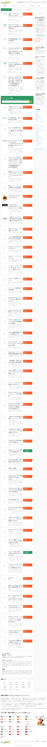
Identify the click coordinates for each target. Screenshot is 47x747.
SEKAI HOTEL (23, 684)
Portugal (12, 734)
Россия (20, 729)
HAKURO (11, 682)
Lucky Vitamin (39, 143)
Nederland (29, 726)
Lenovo (37, 131)
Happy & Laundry (29, 682)
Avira (37, 112)
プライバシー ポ (31, 741)
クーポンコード (14, 5)
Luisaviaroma (38, 137)
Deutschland (29, 719)
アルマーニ (38, 124)
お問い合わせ (43, 741)
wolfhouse (23, 682)
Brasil (28, 716)
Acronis (37, 135)
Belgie (20, 716)
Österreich (13, 731)
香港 (28, 734)
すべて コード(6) (6, 9)
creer (29, 687)
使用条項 (37, 741)
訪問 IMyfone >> (40, 35)
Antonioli (38, 116)
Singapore (13, 729)
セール (25, 14)
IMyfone (35, 150)
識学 (5, 687)
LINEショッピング (39, 140)
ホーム (16, 741)
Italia (12, 726)
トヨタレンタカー (39, 138)
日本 (28, 721)
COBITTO (17, 682)
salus (37, 133)
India (4, 726)
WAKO (5, 689)
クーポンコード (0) (17, 9)
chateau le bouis (17, 689)
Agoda (37, 114)
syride (11, 687)
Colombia (13, 719)
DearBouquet (29, 684)
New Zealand (30, 731)
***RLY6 (26, 552)
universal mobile (17, 687)
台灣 (20, 734)
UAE (4, 734)
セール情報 (4, 5)
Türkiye (28, 729)
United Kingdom (19, 722)
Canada (4, 719)
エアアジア (38, 128)
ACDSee (37, 142)
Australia (12, 716)
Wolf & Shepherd (17, 684)
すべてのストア (32, 5)
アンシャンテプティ (40, 126)
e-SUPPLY (5, 682)
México (20, 726)
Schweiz (20, 731)
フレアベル (5, 684)
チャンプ (37, 145)
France (12, 721)
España (20, 719)
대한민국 (28, 724)
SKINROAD (11, 684)
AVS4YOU (38, 111)
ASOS (37, 119)
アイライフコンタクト (40, 130)
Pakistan (4, 729)
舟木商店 (23, 687)
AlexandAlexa (39, 118)
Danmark (5, 721)
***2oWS (26, 451)
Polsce (4, 736)
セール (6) (28, 9)
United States (5, 716)
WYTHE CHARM (11, 689)
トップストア (22, 5)
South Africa (5, 731)
